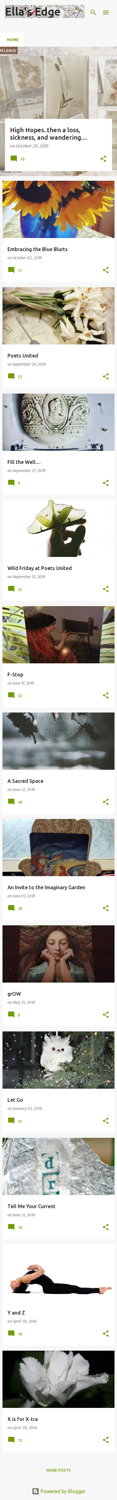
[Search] (93, 12)
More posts (58, 1470)
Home (13, 40)
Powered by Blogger (62, 1491)
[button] (103, 159)
